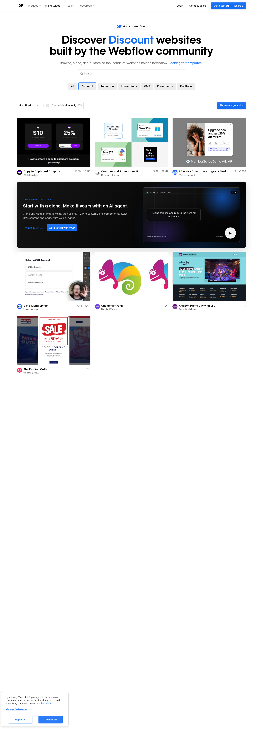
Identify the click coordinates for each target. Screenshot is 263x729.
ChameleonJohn (112, 305)
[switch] (46, 105)
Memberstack (187, 175)
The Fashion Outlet (35, 369)
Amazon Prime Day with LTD (197, 305)
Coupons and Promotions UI (119, 171)
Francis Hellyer (187, 309)
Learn (71, 5)
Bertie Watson (109, 309)
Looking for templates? (186, 63)
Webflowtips (30, 175)
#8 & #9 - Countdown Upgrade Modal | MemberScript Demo (204, 171)
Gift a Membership (35, 305)
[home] (21, 6)
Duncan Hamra (110, 175)
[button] (34, 5)
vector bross (31, 373)
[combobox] (28, 105)
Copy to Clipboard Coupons (42, 171)
